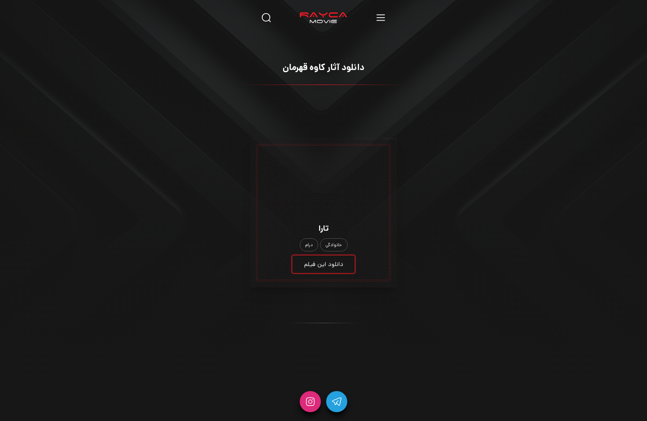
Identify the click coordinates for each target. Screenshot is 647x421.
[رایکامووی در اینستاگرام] (310, 401)
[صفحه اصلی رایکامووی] (323, 17)
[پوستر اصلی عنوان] (323, 167)
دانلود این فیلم (323, 264)
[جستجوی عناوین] (266, 17)
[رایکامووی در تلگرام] (336, 401)
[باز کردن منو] (381, 17)
